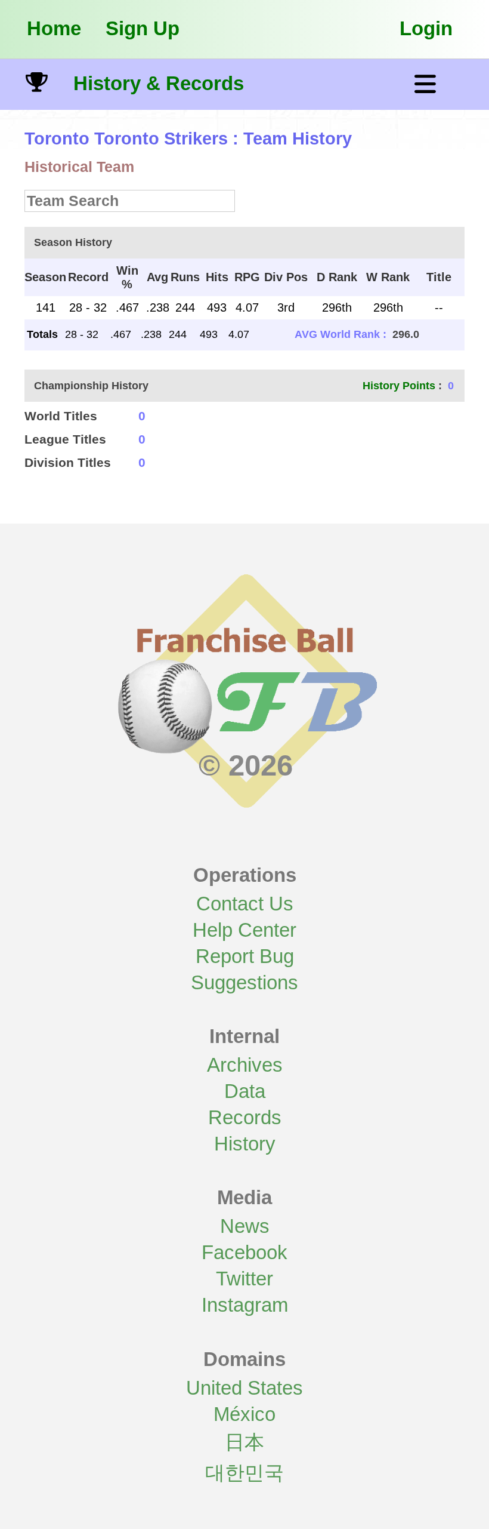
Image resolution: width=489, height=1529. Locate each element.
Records (244, 1117)
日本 (244, 1442)
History (245, 1144)
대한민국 (244, 1473)
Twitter (244, 1278)
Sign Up (142, 28)
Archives (245, 1065)
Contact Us (244, 904)
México (244, 1414)
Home (54, 28)
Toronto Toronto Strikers (126, 138)
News (245, 1226)
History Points (399, 386)
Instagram (245, 1305)
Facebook (244, 1252)
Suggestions (244, 982)
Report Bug (245, 956)
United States (244, 1388)
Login (426, 28)
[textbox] (129, 201)
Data (244, 1091)
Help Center (244, 930)
